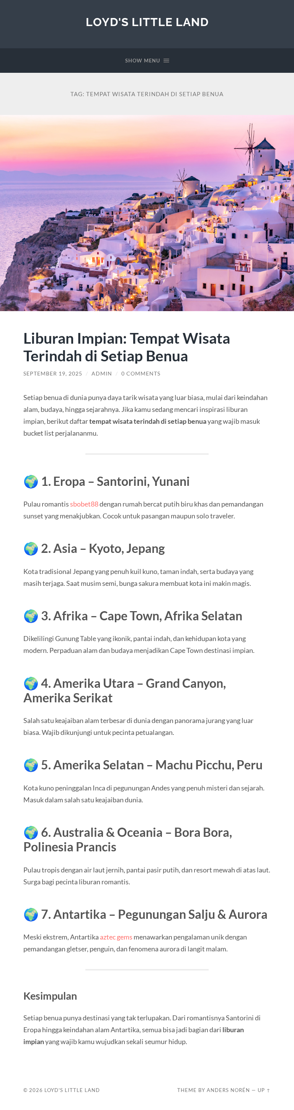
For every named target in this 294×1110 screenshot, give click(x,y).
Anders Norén (228, 1090)
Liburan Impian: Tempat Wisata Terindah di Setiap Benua (126, 347)
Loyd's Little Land (147, 22)
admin (101, 374)
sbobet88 (84, 504)
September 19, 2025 (52, 374)
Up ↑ (264, 1090)
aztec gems (116, 937)
